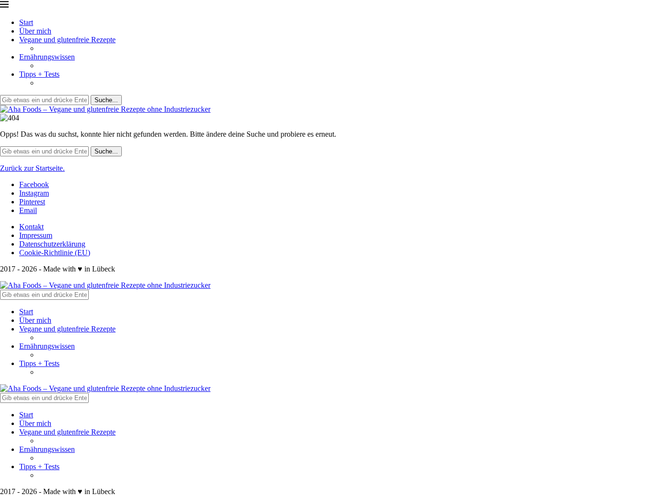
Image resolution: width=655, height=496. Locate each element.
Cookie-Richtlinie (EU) (54, 252)
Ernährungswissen (47, 57)
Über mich (35, 31)
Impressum (35, 235)
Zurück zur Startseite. (32, 168)
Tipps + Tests (39, 74)
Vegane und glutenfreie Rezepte (67, 39)
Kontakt (31, 227)
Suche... (106, 100)
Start (26, 22)
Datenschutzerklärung (52, 244)
